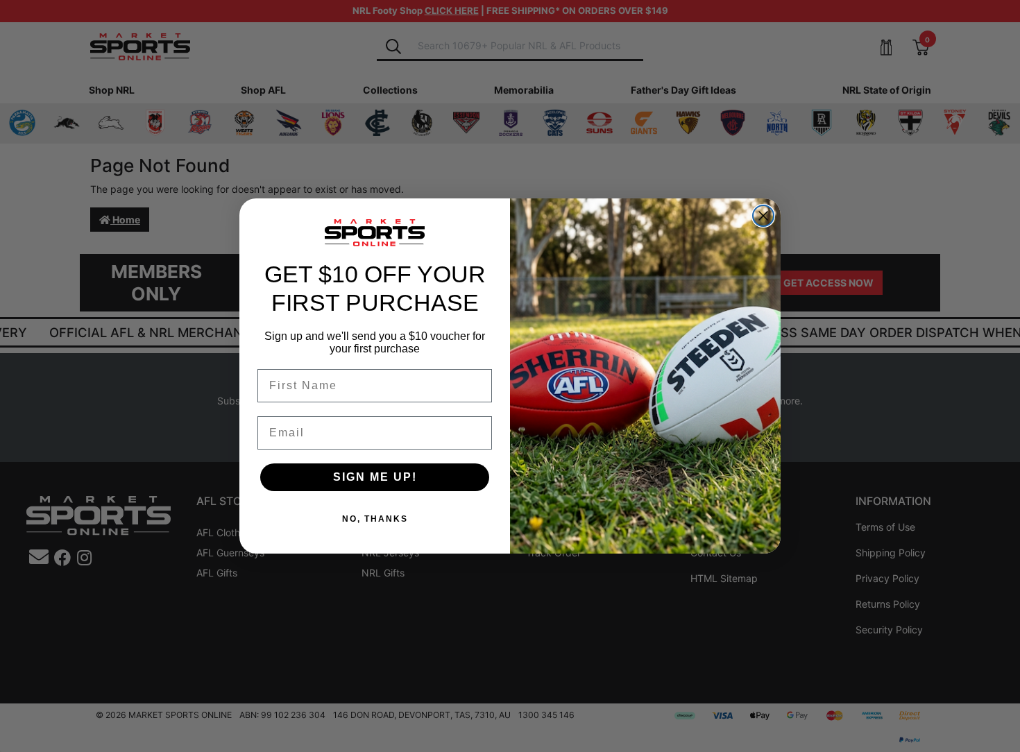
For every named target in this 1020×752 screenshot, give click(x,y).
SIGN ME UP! (375, 477)
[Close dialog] (763, 215)
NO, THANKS (375, 519)
